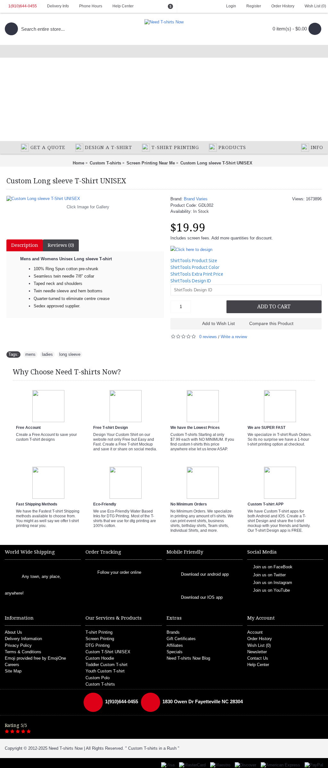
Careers (12, 664)
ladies (47, 354)
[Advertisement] (164, 93)
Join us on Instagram (272, 582)
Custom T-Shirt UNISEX (108, 651)
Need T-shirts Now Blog (188, 658)
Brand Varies (196, 198)
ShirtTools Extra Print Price (196, 274)
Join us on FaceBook (272, 566)
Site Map (13, 671)
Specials (175, 651)
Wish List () (259, 645)
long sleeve (69, 354)
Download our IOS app (202, 597)
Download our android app (205, 574)
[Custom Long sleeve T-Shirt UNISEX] (85, 199)
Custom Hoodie (100, 658)
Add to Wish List (218, 323)
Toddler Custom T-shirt (106, 664)
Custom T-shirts (100, 684)
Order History (259, 638)
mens (30, 354)
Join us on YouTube (271, 590)
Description (24, 245)
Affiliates (175, 645)
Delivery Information (23, 638)
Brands (173, 632)
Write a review (234, 336)
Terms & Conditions (23, 651)
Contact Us (257, 658)
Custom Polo (98, 677)
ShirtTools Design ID (190, 280)
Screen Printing (100, 638)
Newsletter (257, 651)
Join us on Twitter (269, 574)
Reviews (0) (61, 245)
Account (255, 632)
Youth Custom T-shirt (105, 671)
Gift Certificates (181, 638)
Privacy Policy (18, 645)
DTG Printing (98, 645)
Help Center (258, 664)
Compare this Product (271, 323)
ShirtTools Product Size (193, 260)
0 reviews (208, 336)
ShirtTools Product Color (194, 267)
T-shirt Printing (99, 632)
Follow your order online (119, 572)
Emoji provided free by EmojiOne (35, 658)
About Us (13, 632)
